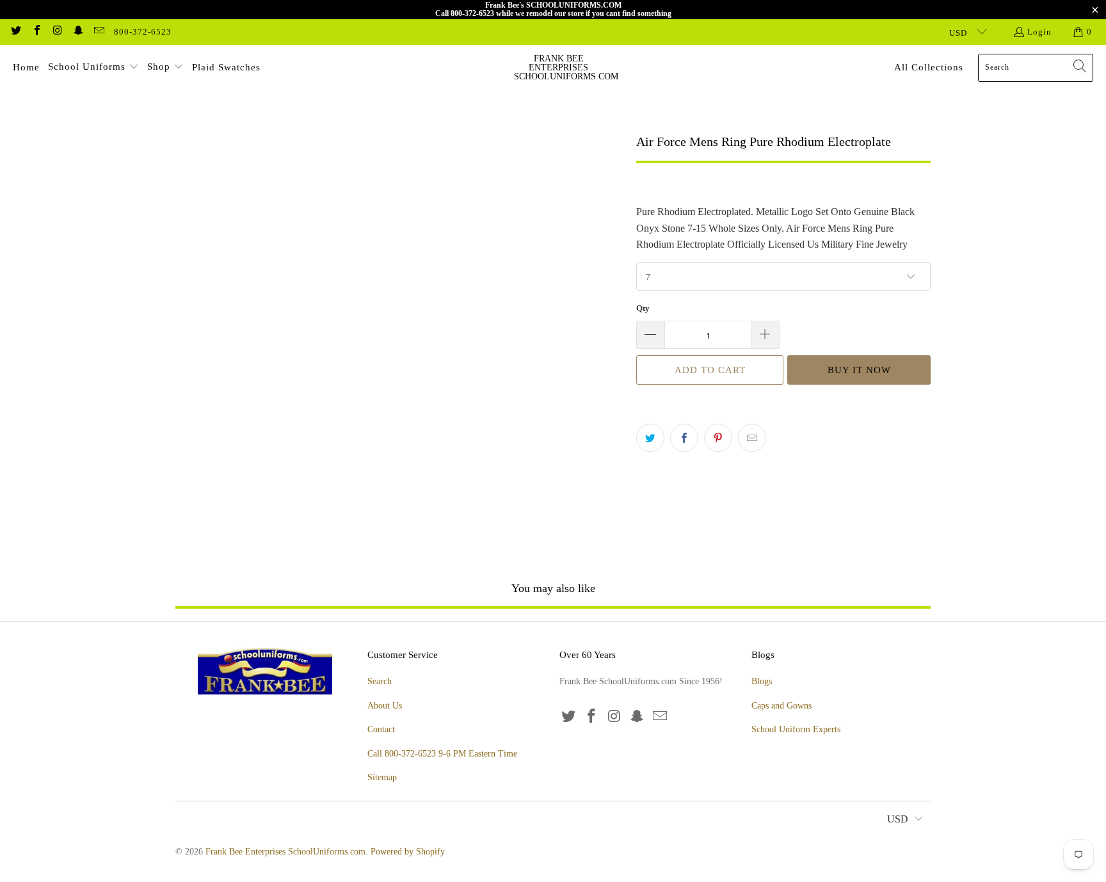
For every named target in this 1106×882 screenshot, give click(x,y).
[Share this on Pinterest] (718, 438)
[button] (93, 67)
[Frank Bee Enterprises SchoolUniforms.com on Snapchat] (77, 31)
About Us (384, 705)
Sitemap (382, 777)
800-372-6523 (143, 31)
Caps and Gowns (781, 705)
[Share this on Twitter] (650, 438)
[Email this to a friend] (752, 438)
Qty (643, 308)
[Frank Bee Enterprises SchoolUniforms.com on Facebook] (36, 31)
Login (1039, 31)
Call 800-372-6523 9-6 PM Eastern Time (442, 753)
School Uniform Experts (795, 729)
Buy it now (859, 370)
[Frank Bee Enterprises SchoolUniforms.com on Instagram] (57, 31)
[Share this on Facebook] (684, 438)
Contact (381, 729)
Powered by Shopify (408, 851)
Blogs (761, 681)
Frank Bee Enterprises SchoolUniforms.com (285, 851)
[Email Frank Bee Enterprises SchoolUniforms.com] (98, 31)
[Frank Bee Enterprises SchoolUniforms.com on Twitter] (15, 31)
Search (379, 681)
